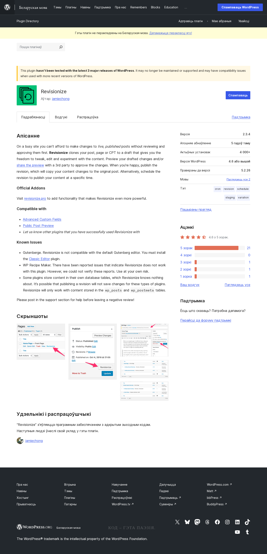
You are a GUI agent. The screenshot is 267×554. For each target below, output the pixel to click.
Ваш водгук (189, 285)
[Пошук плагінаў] (61, 47)
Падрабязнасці (33, 117)
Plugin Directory (28, 21)
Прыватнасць (26, 504)
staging (230, 197)
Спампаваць (238, 95)
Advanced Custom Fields (42, 219)
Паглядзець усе (237, 285)
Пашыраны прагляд (196, 209)
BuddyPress (217, 504)
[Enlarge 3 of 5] (163, 329)
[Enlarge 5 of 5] (163, 387)
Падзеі (164, 491)
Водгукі (61, 117)
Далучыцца (167, 484)
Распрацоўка (87, 117)
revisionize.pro (35, 198)
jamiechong (60, 99)
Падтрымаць (170, 497)
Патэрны (70, 504)
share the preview (30, 165)
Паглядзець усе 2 (238, 179)
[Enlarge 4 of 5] (163, 366)
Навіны (21, 491)
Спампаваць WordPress (240, 7)
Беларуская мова (69, 527)
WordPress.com (219, 484)
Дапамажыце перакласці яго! (170, 33)
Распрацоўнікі (122, 497)
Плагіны (69, 497)
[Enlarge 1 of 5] (59, 329)
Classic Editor (39, 259)
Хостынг (23, 497)
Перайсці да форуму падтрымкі (205, 320)
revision (229, 188)
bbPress (214, 497)
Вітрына (70, 484)
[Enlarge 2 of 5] (111, 329)
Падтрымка (241, 117)
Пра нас (22, 484)
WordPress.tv (123, 504)
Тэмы (68, 491)
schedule (243, 188)
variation (243, 197)
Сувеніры (167, 504)
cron (217, 188)
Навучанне (119, 484)
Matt (212, 491)
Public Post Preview (38, 225)
